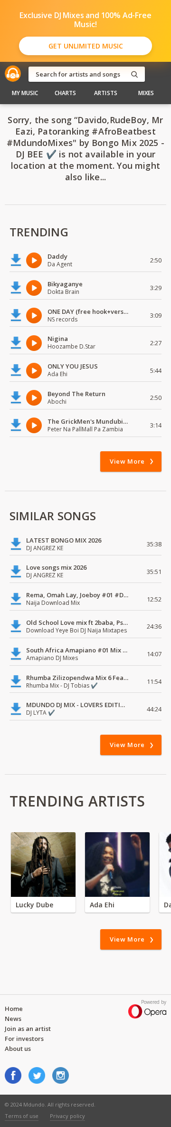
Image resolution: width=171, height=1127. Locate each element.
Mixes (146, 93)
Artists (105, 93)
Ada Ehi (102, 904)
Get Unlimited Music (85, 45)
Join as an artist (28, 1028)
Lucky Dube (34, 904)
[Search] (134, 74)
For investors (24, 1038)
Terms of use (21, 1115)
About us (18, 1048)
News (13, 1018)
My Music (25, 93)
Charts (65, 93)
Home (14, 1008)
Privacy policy (67, 1115)
